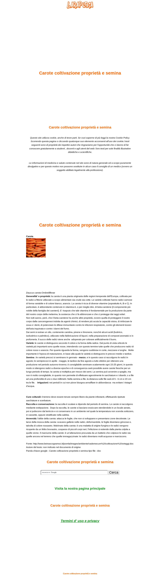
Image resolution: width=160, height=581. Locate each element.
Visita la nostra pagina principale (80, 488)
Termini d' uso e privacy (80, 521)
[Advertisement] (80, 34)
